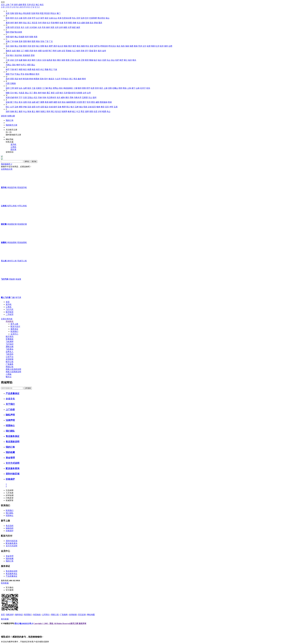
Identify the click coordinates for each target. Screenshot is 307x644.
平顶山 (17, 74)
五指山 (30, 97)
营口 (68, 107)
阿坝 (37, 13)
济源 (31, 51)
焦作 (35, 51)
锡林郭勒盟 (71, 102)
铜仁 (16, 93)
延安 (94, 107)
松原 (92, 88)
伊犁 (111, 107)
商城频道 (9, 321)
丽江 (126, 60)
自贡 (95, 111)
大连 (39, 27)
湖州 (166, 46)
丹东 (44, 27)
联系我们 (14, 331)
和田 (153, 46)
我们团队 (10, 431)
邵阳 (84, 88)
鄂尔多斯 (18, 32)
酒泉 (18, 51)
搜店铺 (34, 161)
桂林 (16, 41)
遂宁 (133, 88)
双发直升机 (22, 187)
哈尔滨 (60, 46)
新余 (64, 102)
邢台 (16, 102)
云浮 (12, 107)
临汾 (100, 60)
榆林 (98, 107)
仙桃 (33, 102)
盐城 (51, 107)
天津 (29, 5)
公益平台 (9, 357)
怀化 (87, 46)
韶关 (29, 88)
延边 (46, 107)
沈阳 (110, 88)
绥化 (61, 88)
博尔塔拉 (101, 18)
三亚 (33, 88)
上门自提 (10, 409)
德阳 (65, 27)
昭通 (104, 111)
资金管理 (10, 457)
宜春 (59, 107)
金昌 (14, 51)
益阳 (33, 107)
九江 (74, 51)
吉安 (63, 51)
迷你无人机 (12, 261)
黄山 (16, 46)
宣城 (8, 102)
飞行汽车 (5, 279)
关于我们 (10, 404)
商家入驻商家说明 (13, 372)
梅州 (18, 65)
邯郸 (42, 46)
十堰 (75, 88)
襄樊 (42, 102)
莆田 (8, 74)
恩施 (12, 32)
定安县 (17, 27)
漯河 (55, 46)
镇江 (74, 111)
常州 (66, 23)
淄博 (87, 111)
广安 (46, 41)
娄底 (68, 60)
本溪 (59, 18)
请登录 (4, 116)
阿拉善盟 (27, 13)
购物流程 (9, 528)
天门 (31, 93)
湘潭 (51, 102)
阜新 (35, 37)
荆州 (55, 51)
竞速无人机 (22, 261)
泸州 (100, 111)
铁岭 (44, 93)
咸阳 (97, 102)
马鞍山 (9, 65)
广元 (51, 41)
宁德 (12, 69)
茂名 (14, 65)
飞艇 (13, 297)
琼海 (42, 79)
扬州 (55, 107)
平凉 (12, 74)
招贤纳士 (10, 425)
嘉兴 (100, 51)
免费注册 (11, 116)
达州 (61, 27)
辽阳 (82, 60)
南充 (38, 69)
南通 (29, 69)
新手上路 (14, 324)
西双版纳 (103, 102)
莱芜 (87, 60)
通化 (35, 93)
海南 (127, 46)
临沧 (130, 60)
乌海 (44, 97)
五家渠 (85, 97)
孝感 (46, 102)
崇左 (25, 23)
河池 (29, 46)
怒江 (51, 69)
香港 (110, 102)
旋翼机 (4, 242)
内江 (42, 69)
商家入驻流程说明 (13, 369)
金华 (104, 51)
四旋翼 (12, 279)
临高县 (49, 60)
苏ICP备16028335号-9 (24, 623)
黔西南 (36, 79)
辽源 (72, 60)
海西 (131, 46)
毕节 (33, 18)
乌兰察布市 (51, 97)
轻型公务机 (12, 206)
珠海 (29, 111)
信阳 (25, 102)
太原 (57, 93)
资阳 (91, 111)
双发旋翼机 (22, 242)
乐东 (44, 60)
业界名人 (9, 352)
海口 (37, 5)
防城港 (21, 37)
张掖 (12, 111)
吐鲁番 (79, 93)
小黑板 (9, 374)
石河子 (143, 88)
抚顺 (31, 37)
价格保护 (10, 479)
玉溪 (116, 107)
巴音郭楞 (93, 18)
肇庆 (21, 111)
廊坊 (59, 60)
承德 (44, 23)
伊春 (25, 107)
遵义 (33, 111)
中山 (25, 111)
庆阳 (12, 79)
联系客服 (5, 583)
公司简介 (46, 615)
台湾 (89, 93)
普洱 (37, 74)
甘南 (8, 41)
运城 (90, 107)
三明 (12, 88)
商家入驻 (55, 615)
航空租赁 (9, 312)
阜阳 (8, 37)
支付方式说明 (12, 463)
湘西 (55, 102)
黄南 (136, 46)
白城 (51, 18)
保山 (107, 18)
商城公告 (9, 367)
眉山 (33, 65)
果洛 (38, 41)
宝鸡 (82, 18)
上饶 (105, 88)
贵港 (21, 41)
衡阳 (83, 46)
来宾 (29, 60)
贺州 (33, 46)
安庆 (8, 13)
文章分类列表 (6, 319)
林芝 (121, 60)
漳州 (8, 111)
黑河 (70, 46)
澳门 (58, 13)
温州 (94, 97)
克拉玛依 (18, 55)
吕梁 (104, 60)
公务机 (13, 147)
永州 (38, 107)
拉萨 (117, 60)
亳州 (12, 18)
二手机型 (9, 314)
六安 (8, 60)
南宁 (16, 69)
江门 (22, 51)
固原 (33, 41)
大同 (57, 27)
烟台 (81, 107)
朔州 (120, 88)
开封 (8, 55)
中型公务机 (22, 206)
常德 (53, 23)
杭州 (162, 46)
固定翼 (13, 149)
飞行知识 (9, 344)
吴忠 (58, 97)
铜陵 (8, 93)
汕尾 (25, 88)
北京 (3, 5)
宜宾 (107, 107)
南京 (42, 5)
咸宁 (38, 102)
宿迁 (101, 88)
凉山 (113, 60)
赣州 (29, 41)
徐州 (59, 102)
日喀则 (13, 83)
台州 (84, 93)
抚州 (27, 37)
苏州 (97, 88)
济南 (82, 51)
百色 (25, 18)
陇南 (25, 60)
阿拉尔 (53, 13)
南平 (8, 69)
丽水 (134, 60)
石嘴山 (115, 88)
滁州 (16, 23)
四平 (88, 88)
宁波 (55, 69)
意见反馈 (82, 615)
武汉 (33, 5)
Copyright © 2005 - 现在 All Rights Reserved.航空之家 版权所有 (59, 623)
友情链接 (9, 359)
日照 (8, 83)
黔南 (31, 79)
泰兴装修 (5, 619)
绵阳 (29, 65)
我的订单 (9, 120)
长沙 (48, 23)
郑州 (48, 111)
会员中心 (14, 334)
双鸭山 (56, 88)
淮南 (12, 46)
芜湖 (8, 97)
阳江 (8, 107)
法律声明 (10, 420)
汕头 (21, 88)
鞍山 (21, 13)
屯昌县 (21, 93)
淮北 (8, 46)
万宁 (21, 97)
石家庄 (39, 88)
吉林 (59, 51)
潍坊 (67, 97)
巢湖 (8, 23)
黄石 (79, 46)
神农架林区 (68, 88)
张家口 (43, 111)
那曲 (46, 69)
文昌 (25, 97)
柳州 (33, 60)
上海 (7, 5)
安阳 (16, 13)
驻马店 (58, 111)
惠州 (25, 46)
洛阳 (63, 60)
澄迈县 (34, 23)
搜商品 (27, 161)
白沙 (38, 18)
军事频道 (9, 339)
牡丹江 (23, 65)
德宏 (74, 27)
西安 (24, 5)
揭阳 (27, 51)
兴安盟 (79, 102)
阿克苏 (47, 13)
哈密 (149, 46)
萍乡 (22, 74)
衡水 (46, 46)
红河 (157, 46)
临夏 (21, 60)
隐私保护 (10, 615)
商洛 (125, 88)
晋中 (95, 51)
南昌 (33, 69)
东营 (52, 27)
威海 (63, 97)
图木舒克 (72, 93)
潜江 (71, 79)
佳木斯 (45, 51)
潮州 (21, 23)
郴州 (57, 23)
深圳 (16, 5)
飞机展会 (9, 349)
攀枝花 (32, 74)
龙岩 (12, 60)
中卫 (78, 111)
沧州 (40, 23)
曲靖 (80, 79)
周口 (53, 111)
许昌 (29, 102)
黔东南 (26, 79)
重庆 (100, 23)
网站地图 (91, 615)
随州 (80, 88)
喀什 (12, 55)
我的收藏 (10, 452)
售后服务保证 (12, 436)
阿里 (42, 13)
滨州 (78, 18)
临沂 (95, 60)
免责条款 (37, 615)
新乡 (21, 102)
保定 (46, 18)
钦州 (21, 79)
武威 (12, 97)
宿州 (8, 88)
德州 (48, 27)
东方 (22, 27)
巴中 (87, 18)
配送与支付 (15, 326)
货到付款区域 (12, 473)
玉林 (16, 107)
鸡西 (40, 51)
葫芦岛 (97, 46)
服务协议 (19, 615)
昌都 (87, 23)
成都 (20, 5)
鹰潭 (64, 107)
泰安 (53, 93)
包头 (74, 18)
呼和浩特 (104, 46)
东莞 (12, 27)
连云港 (77, 60)
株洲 (69, 111)
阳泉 (85, 107)
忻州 (89, 102)
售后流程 (9, 526)
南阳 (21, 69)
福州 (12, 37)
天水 (12, 93)
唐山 (27, 93)
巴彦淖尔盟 (66, 18)
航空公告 (9, 362)
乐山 (108, 60)
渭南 (71, 97)
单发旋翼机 (12, 242)
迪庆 (78, 27)
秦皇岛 (51, 79)
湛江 (16, 111)
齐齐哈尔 (65, 79)
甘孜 (42, 41)
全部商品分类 (6, 169)
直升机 (13, 144)
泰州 (40, 93)
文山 (90, 97)
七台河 (57, 79)
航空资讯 (9, 336)
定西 (8, 27)
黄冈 (74, 46)
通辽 (48, 93)
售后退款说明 (12, 441)
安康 (33, 13)
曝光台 (9, 377)
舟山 (108, 111)
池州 (12, 23)
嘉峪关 (9, 51)
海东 (123, 46)
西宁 (84, 102)
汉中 (144, 46)
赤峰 (74, 23)
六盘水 (39, 60)
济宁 (87, 51)
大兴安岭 (33, 27)
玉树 (77, 107)
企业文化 (10, 398)
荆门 (50, 51)
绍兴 (148, 88)
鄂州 (8, 32)
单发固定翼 (12, 224)
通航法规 (9, 347)
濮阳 (21, 107)
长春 (61, 23)
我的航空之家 (11, 125)
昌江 (29, 23)
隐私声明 (10, 414)
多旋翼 (18, 279)
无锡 (40, 97)
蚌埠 (8, 18)
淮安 (92, 46)
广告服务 (9, 364)
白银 (21, 18)
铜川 (61, 93)
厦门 (12, 102)
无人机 (4, 261)
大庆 (27, 27)
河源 (21, 46)
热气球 (18, 297)
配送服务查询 (12, 468)
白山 (55, 18)
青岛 (75, 79)
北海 (29, 18)
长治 (79, 23)
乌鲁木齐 (78, 97)
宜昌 (29, 107)
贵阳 (25, 41)
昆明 (33, 55)
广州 (11, 5)
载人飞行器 (6, 297)
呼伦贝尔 (112, 46)
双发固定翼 (22, 224)
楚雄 (96, 23)
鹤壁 (51, 46)
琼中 (46, 79)
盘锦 (27, 74)
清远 (16, 79)
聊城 (91, 60)
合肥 (170, 46)
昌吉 (92, 23)
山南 (138, 88)
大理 (69, 27)
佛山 (16, 37)
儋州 (38, 111)
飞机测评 (9, 342)
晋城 (91, 51)
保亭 (42, 18)
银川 (72, 107)
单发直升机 (12, 187)
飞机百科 (9, 354)
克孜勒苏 (26, 55)
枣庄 (82, 111)
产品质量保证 (12, 393)
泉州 (8, 79)
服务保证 (14, 329)
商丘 (50, 88)
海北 (118, 46)
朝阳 (70, 23)
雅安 (103, 107)
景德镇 (68, 51)
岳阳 (42, 107)
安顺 (12, 13)
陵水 (55, 60)
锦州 (78, 51)
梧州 (16, 97)
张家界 (64, 111)
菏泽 (140, 46)
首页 (8, 302)
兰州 (16, 60)
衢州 (84, 79)
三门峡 (45, 88)
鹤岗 (66, 46)
